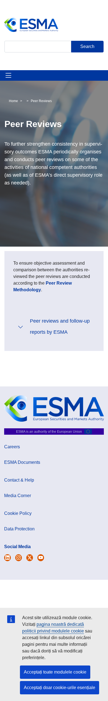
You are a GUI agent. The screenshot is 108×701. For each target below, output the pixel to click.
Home (13, 101)
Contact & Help (19, 480)
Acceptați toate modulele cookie (55, 672)
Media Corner (17, 495)
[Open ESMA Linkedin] (29, 557)
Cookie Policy (18, 513)
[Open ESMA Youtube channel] (40, 557)
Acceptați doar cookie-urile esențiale (59, 687)
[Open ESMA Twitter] (7, 557)
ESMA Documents (22, 462)
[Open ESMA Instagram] (18, 557)
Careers (12, 446)
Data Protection (19, 529)
